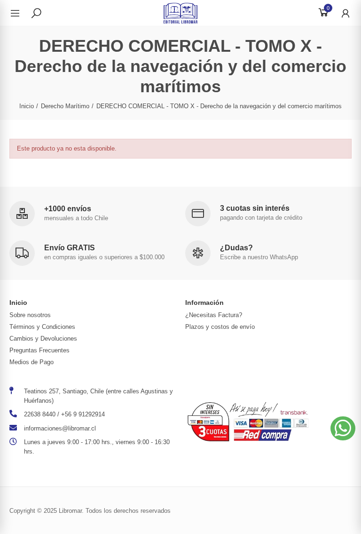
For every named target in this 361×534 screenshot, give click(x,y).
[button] (342, 428)
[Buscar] (36, 12)
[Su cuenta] (341, 13)
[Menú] (19, 13)
